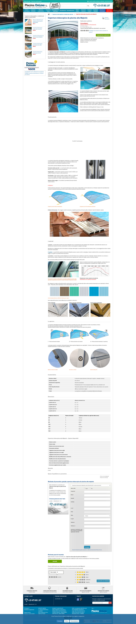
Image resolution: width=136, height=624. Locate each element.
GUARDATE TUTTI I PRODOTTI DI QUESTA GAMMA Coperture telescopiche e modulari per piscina (34, 73)
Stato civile (73, 488)
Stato (72, 515)
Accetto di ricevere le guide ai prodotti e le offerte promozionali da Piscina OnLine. (87, 549)
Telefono (73, 522)
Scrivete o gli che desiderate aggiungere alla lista (76, 530)
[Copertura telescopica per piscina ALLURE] (28, 46)
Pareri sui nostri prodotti (36, 1)
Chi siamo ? (26, 608)
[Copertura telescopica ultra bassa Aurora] (28, 54)
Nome (72, 494)
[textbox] (97, 509)
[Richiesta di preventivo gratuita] (103, 35)
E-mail (72, 518)
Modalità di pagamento (29, 609)
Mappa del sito (27, 1)
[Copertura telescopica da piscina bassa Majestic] (28, 38)
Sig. (92, 488)
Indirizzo (72, 501)
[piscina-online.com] (41, 6)
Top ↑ (93, 608)
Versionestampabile (107, 18)
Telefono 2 (73, 525)
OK (110, 602)
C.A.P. (72, 508)
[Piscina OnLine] (49, 14)
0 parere (91, 30)
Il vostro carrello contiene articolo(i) (97, 1)
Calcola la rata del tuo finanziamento (88, 24)
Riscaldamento (63, 10)
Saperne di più (68, 618)
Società (72, 498)
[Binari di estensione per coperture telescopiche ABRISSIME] (28, 22)
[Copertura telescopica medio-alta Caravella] (28, 30)
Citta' (72, 511)
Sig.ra (87, 488)
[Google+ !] (81, 599)
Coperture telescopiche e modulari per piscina (62, 14)
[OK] (88, 5)
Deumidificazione (70, 10)
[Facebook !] (78, 599)
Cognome (73, 491)
